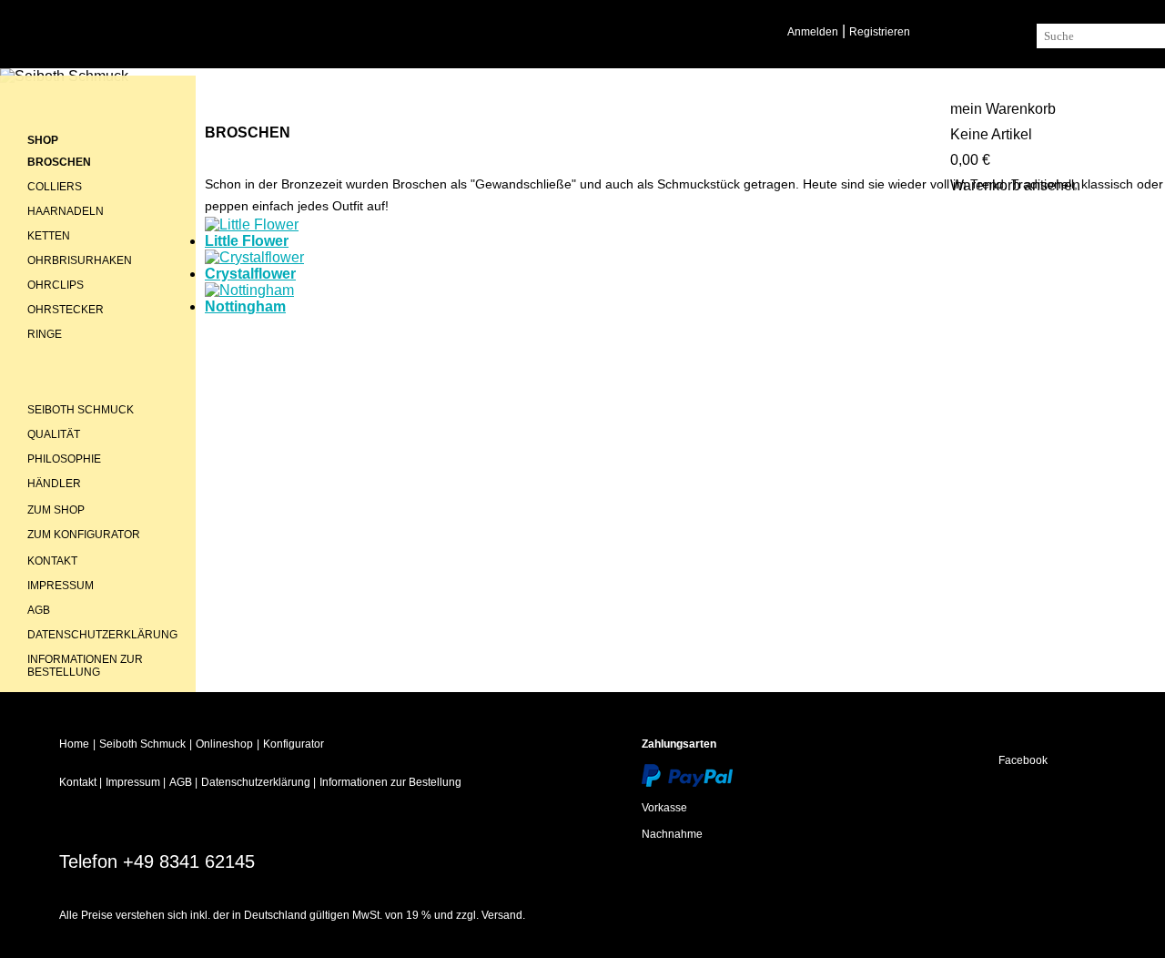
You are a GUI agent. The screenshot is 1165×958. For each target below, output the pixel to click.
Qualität (53, 434)
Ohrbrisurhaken (79, 260)
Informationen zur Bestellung (85, 665)
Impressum (60, 585)
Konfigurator (293, 744)
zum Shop (56, 510)
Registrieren (879, 31)
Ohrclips (55, 285)
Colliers (54, 186)
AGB (38, 610)
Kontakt (52, 561)
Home (74, 744)
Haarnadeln (65, 211)
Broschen (59, 162)
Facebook (1023, 760)
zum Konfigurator (83, 534)
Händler (54, 483)
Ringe (44, 334)
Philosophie (64, 459)
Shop (42, 140)
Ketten (48, 235)
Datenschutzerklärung (102, 634)
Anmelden (812, 31)
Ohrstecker (65, 309)
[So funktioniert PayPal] (687, 776)
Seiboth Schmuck (80, 409)
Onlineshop (224, 744)
